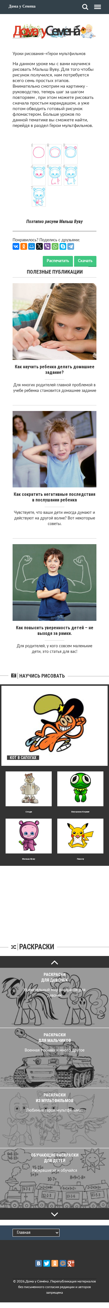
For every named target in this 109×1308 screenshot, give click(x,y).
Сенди (28, 811)
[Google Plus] (71, 1263)
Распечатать (58, 261)
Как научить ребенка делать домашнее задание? (54, 369)
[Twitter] (46, 1263)
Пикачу (80, 859)
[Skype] (63, 246)
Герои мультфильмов (67, 54)
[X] (39, 246)
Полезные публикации (55, 272)
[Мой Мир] (31, 246)
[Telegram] (70, 246)
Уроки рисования (28, 54)
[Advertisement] (54, 901)
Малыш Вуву (28, 859)
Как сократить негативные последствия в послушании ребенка (54, 497)
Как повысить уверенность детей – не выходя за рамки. (54, 630)
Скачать (85, 261)
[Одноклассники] (23, 246)
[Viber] (47, 246)
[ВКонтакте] (16, 246)
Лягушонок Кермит (80, 811)
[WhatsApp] (55, 246)
